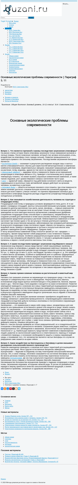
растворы (8, 444)
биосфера (8, 94)
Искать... (66, 4)
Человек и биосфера (12, 99)
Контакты (8, 404)
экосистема (9, 90)
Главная (7, 400)
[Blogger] (16, 388)
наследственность (11, 442)
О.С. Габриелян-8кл (16, 47)
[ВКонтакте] (2, 388)
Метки (7, 408)
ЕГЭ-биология (14, 61)
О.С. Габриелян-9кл (16, 48)
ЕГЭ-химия (13, 59)
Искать (31, 17)
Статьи (11, 25)
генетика (8, 439)
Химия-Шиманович (16, 69)
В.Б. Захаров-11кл (15, 43)
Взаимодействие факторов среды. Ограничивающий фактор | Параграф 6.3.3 (31, 458)
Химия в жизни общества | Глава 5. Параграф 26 (21, 456)
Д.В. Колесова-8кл (15, 34)
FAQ (6, 402)
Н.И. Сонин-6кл (14, 30)
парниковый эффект (11, 172)
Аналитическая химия (16, 65)
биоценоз (8, 92)
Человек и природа (11, 97)
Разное (16, 21)
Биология (8, 28)
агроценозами (16, 358)
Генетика (12, 70)
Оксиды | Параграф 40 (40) (14, 454)
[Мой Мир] (7, 388)
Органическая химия (16, 58)
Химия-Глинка (14, 67)
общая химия (9, 437)
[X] (13, 388)
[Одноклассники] (5, 388)
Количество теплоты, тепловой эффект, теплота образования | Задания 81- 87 (31, 461)
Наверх (3, 479)
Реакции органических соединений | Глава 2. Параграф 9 (24, 460)
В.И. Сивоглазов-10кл (16, 41)
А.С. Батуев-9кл (14, 36)
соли (6, 441)
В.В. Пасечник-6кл (15, 32)
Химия (7, 45)
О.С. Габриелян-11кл (16, 52)
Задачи (7, 54)
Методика (12, 23)
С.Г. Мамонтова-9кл (16, 37)
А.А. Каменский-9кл (16, 39)
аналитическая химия (12, 446)
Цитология (13, 72)
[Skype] (19, 388)
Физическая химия (15, 63)
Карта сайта (9, 406)
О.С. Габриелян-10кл (16, 50)
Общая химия (13, 56)
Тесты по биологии (11, 101)
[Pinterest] (10, 388)
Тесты (11, 27)
